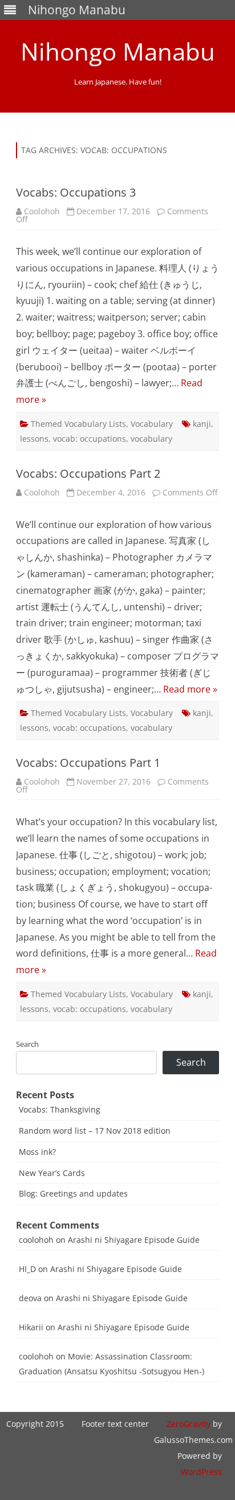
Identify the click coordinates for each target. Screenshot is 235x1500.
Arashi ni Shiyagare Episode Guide (134, 1239)
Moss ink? (37, 1151)
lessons (34, 438)
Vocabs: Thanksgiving (59, 1109)
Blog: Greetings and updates (73, 1193)
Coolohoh (42, 211)
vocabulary (151, 438)
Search (27, 1044)
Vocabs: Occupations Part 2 (88, 473)
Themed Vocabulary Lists (78, 423)
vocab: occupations (89, 438)
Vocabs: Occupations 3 (76, 192)
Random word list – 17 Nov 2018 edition (95, 1130)
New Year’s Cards (52, 1172)
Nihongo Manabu (118, 51)
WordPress (201, 1471)
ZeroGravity (188, 1423)
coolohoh (36, 1239)
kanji (202, 423)
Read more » (190, 689)
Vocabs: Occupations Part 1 (88, 762)
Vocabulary (152, 423)
